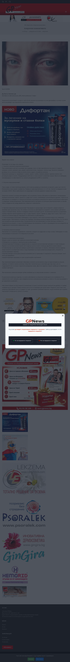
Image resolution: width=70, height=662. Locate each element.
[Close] (62, 315)
